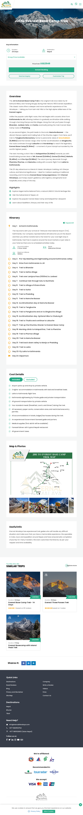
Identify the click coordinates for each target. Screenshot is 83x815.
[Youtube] (18, 740)
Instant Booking (41, 70)
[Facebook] (7, 740)
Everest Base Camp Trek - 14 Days (21, 603)
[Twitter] (10, 740)
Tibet (8, 713)
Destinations (10, 682)
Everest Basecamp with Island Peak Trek (22, 646)
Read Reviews (11, 685)
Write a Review (48, 685)
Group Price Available (16, 57)
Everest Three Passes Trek (57, 602)
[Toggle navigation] (79, 4)
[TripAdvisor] (22, 740)
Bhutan (9, 710)
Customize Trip (58, 76)
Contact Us (47, 696)
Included (16, 379)
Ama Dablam (64, 138)
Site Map (9, 696)
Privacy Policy (35, 811)
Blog (8, 689)
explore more (72, 566)
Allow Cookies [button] (49, 811)
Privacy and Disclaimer (14, 692)
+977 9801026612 (15, 731)
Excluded (30, 379)
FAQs (44, 692)
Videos (45, 689)
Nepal (8, 707)
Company (46, 682)
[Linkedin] (13, 740)
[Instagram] (15, 740)
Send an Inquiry (24, 76)
